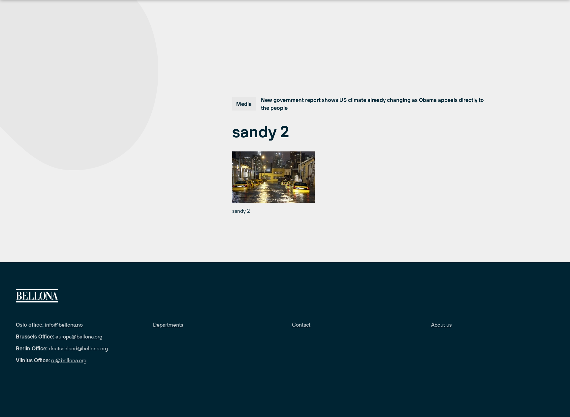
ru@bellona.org (68, 360)
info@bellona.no (64, 325)
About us (441, 325)
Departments (168, 325)
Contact (301, 325)
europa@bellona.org (78, 336)
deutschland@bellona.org (78, 348)
